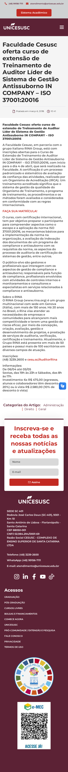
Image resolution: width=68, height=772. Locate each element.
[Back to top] (56, 746)
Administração (53, 405)
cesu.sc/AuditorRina (42, 359)
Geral (42, 409)
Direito (29, 409)
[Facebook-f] (34, 577)
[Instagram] (17, 577)
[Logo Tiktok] (51, 577)
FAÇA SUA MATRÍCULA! (20, 211)
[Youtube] (43, 577)
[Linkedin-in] (25, 577)
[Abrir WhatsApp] (58, 762)
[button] (61, 27)
